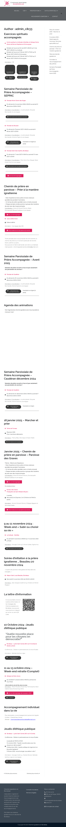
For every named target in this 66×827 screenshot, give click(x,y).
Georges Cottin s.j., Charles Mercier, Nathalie (24, 755)
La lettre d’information (17, 594)
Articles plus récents (33, 773)
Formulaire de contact (52, 806)
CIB (24, 10)
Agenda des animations (18, 305)
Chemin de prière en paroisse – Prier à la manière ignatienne (21, 190)
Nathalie (14, 653)
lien (10, 612)
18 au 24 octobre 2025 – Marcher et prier (55, 32)
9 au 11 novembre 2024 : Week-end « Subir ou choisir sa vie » (21, 527)
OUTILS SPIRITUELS (51, 10)
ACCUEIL (16, 10)
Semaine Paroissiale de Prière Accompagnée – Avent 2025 (22, 260)
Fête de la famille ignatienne (54, 55)
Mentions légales (31, 792)
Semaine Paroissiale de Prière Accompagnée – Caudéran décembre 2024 (20, 375)
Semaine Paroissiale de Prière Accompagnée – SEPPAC (18, 92)
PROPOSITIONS (35, 10)
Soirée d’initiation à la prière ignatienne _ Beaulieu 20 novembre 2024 (21, 561)
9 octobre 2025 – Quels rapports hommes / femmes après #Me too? (55, 40)
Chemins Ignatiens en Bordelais (37, 824)
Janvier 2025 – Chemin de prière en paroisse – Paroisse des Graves (21, 455)
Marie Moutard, (16, 686)
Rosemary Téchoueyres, (28, 686)
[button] (17, 117)
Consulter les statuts (32, 789)
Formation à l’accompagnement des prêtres (55, 62)
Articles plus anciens (11, 773)
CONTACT (55, 16)
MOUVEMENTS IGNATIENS (39, 16)
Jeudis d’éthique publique (19, 728)
